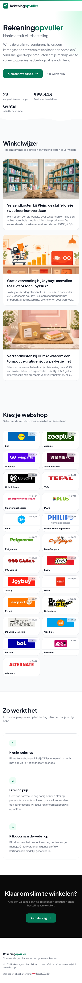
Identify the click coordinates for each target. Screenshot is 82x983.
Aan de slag (39, 918)
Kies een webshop (21, 74)
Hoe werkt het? (56, 73)
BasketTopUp (43, 973)
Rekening (24, 6)
